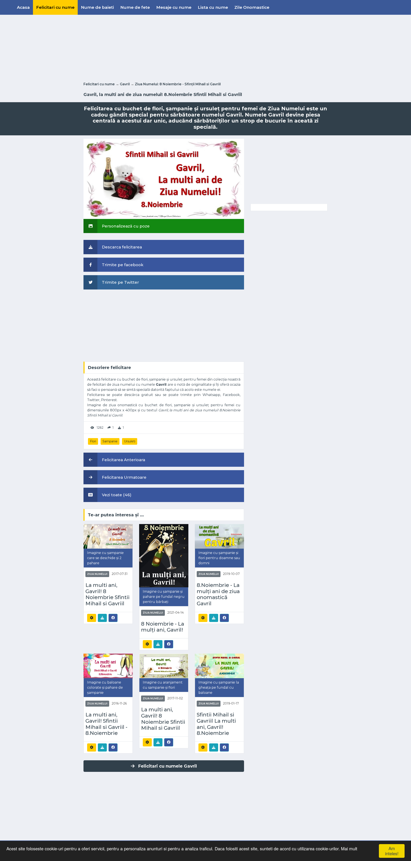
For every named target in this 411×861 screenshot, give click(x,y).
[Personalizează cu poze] (163, 179)
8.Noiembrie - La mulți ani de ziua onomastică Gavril (218, 594)
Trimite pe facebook (122, 264)
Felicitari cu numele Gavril (167, 766)
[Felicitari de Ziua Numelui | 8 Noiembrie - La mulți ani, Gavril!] (163, 555)
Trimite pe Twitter (120, 282)
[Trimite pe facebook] (113, 617)
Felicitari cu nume (55, 7)
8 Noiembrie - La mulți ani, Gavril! (162, 627)
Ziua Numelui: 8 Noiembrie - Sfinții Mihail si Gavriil (178, 84)
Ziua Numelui (97, 574)
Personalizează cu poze (125, 226)
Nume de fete (135, 7)
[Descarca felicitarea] (102, 618)
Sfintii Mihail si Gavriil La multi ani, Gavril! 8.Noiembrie (216, 724)
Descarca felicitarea (121, 247)
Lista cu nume (213, 7)
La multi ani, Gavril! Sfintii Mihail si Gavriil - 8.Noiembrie (106, 724)
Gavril (125, 84)
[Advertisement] (205, 47)
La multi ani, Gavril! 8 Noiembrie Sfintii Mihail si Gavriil (107, 594)
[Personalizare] (91, 618)
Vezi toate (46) (116, 494)
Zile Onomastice (251, 7)
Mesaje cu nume (173, 7)
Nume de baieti (97, 7)
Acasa (23, 7)
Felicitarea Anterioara (123, 459)
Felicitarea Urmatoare (123, 477)
